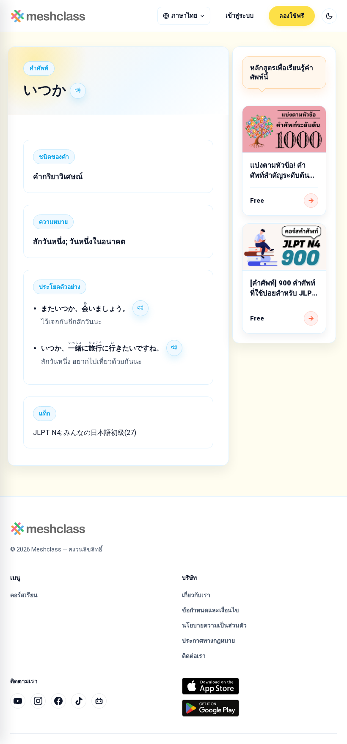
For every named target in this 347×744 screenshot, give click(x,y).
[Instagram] (38, 701)
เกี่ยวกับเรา (196, 595)
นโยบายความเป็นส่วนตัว (214, 625)
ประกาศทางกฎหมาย (208, 640)
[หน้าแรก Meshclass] (48, 16)
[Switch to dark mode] (329, 16)
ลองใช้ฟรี (291, 15)
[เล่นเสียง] (78, 91)
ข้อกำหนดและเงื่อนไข (210, 610)
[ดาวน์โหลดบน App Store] (210, 686)
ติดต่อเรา (194, 655)
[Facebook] (58, 701)
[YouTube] (17, 701)
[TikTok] (78, 701)
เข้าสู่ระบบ (239, 15)
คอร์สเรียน (24, 595)
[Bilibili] (99, 701)
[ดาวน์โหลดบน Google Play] (210, 708)
